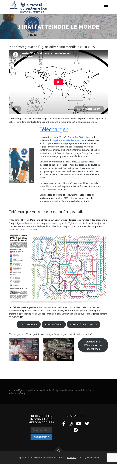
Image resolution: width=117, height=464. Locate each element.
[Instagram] (70, 423)
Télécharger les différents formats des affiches (93, 345)
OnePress (71, 457)
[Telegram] (76, 430)
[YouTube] (78, 423)
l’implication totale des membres (68, 140)
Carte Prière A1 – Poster (83, 324)
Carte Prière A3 (28, 324)
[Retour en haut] (59, 451)
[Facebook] (63, 423)
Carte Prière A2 (53, 324)
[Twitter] (87, 423)
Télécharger (54, 129)
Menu (105, 5)
